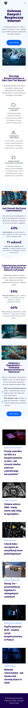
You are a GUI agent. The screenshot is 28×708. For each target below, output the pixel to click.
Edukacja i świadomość (11, 580)
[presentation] (14, 437)
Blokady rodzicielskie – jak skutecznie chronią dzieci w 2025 (13, 676)
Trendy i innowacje (10, 500)
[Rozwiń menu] (24, 3)
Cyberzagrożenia (10, 666)
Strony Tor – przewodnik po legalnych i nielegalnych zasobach (12, 590)
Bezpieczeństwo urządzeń (13, 448)
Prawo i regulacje (10, 540)
